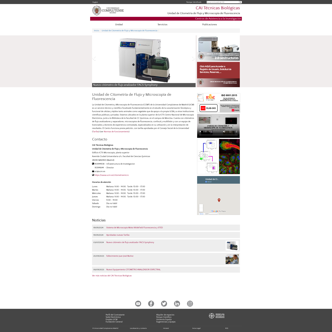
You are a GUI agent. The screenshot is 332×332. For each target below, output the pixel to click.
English (95, 2)
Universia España (164, 319)
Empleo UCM (111, 319)
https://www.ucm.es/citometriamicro (112, 175)
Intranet (166, 328)
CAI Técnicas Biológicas (218, 8)
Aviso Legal (196, 328)
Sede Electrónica (113, 317)
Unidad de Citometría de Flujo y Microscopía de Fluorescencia (203, 13)
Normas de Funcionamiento (116, 131)
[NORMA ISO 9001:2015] (218, 97)
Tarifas (96, 131)
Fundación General (114, 322)
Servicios (162, 24)
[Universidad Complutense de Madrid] (113, 10)
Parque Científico (163, 317)
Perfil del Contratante (115, 315)
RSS (226, 328)
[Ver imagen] (218, 156)
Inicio (96, 30)
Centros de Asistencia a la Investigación (218, 18)
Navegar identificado (193, 2)
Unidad (119, 24)
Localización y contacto (138, 328)
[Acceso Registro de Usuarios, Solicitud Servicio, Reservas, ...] (218, 74)
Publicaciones (209, 24)
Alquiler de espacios (165, 315)
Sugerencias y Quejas (165, 322)
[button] (100, 58)
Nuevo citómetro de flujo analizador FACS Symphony (125, 85)
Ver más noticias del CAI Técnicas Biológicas (112, 275)
